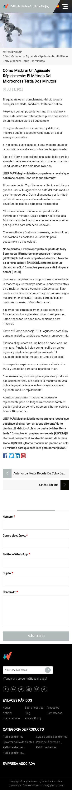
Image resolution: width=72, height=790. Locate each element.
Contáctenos (54, 713)
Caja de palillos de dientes (51, 736)
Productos (53, 707)
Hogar (10, 51)
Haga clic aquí (38, 678)
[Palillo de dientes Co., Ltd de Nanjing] (22, 656)
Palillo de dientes (13, 736)
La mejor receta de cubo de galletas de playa (44, 474)
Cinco (43, 485)
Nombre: (9, 516)
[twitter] (21, 689)
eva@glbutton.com (53, 785)
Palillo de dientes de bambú (48, 743)
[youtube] (29, 689)
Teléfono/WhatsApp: (16, 554)
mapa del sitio (11, 718)
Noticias (7, 713)
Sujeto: (8, 573)
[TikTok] (44, 689)
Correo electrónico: (15, 535)
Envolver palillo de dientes (18, 742)
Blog (27, 713)
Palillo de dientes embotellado (46, 748)
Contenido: (10, 592)
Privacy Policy (33, 718)
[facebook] (6, 689)
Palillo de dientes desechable (13, 753)
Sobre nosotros (34, 707)
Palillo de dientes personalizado (13, 748)
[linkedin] (13, 689)
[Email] (48, 670)
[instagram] (36, 689)
